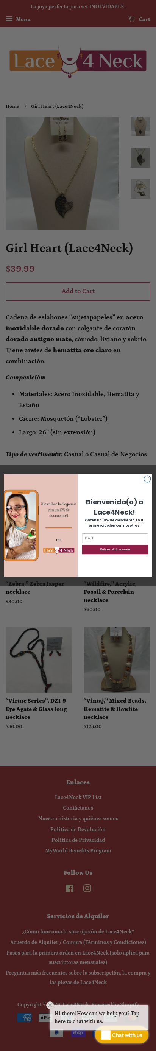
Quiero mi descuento (115, 549)
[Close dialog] (147, 479)
